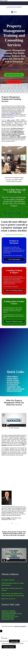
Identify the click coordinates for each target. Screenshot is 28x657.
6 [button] (16, 523)
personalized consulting (7, 114)
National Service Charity (8, 619)
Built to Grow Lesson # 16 (8, 598)
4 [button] (13, 523)
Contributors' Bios (14, 387)
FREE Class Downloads (15, 389)
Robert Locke (10, 120)
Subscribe (14, 361)
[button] (14, 259)
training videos (15, 113)
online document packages (15, 111)
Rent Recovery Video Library (9, 612)
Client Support (12, 376)
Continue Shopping (8, 647)
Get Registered (12, 385)
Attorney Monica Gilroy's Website (10, 616)
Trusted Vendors (13, 380)
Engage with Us (12, 378)
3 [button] (11, 523)
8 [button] (19, 523)
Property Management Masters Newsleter (12, 613)
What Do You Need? (14, 391)
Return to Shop (14, 641)
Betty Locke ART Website (8, 617)
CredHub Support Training (8, 615)
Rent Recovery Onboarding (8, 610)
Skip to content (3, 0)
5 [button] (14, 523)
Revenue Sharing (13, 383)
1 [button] (8, 523)
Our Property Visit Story (7, 580)
